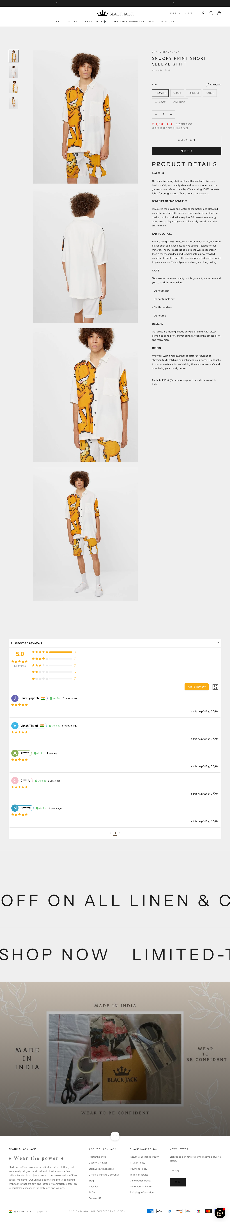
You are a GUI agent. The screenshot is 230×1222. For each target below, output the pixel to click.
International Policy (140, 1186)
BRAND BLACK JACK (166, 51)
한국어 (188, 13)
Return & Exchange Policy (144, 1156)
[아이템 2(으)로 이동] (14, 71)
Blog (91, 1180)
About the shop (97, 1156)
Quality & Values (98, 1162)
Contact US (95, 1198)
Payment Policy (138, 1169)
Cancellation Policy (140, 1180)
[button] (111, 833)
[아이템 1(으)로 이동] (14, 56)
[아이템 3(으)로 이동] (14, 87)
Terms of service (139, 1174)
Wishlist (93, 1186)
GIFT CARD (169, 21)
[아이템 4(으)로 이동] (14, 103)
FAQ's (92, 1192)
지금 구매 (187, 150)
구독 (177, 1182)
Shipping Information (142, 1192)
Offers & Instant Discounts (104, 1174)
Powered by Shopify (111, 1211)
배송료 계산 (182, 128)
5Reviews (20, 666)
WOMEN (72, 21)
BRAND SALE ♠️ (95, 21)
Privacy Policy (137, 1162)
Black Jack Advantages (101, 1169)
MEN (57, 21)
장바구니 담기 (186, 140)
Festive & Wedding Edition (134, 21)
